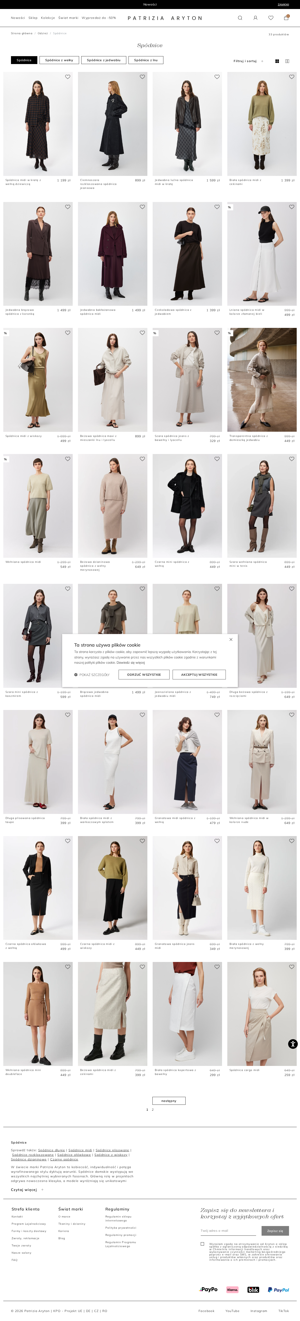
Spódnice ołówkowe (74, 1155)
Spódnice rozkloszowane (33, 1155)
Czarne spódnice (64, 1159)
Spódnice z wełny (59, 60)
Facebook (207, 1311)
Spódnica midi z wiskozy (23, 436)
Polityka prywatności (121, 1227)
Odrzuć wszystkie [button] (144, 675)
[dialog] (150, 660)
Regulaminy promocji (121, 1235)
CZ (96, 1311)
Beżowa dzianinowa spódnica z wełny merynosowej (95, 565)
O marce (64, 1216)
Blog (61, 1238)
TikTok (283, 1311)
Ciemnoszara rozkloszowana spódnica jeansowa (98, 183)
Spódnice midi (80, 1150)
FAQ (15, 1260)
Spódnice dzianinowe (29, 1159)
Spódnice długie (51, 1150)
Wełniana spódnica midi (23, 561)
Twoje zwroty (21, 1245)
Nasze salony (22, 1252)
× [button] (230, 639)
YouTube (233, 1311)
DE (88, 1311)
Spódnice (24, 60)
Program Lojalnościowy (29, 1223)
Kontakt (17, 1216)
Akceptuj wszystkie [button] (199, 675)
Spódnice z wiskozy (110, 1155)
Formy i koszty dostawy (29, 1231)
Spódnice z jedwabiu (104, 60)
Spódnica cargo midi (245, 1070)
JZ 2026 (150, 4)
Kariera (63, 1231)
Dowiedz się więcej (131, 662)
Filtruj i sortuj (245, 61)
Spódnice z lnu (146, 60)
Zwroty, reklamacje (26, 1238)
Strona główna (22, 33)
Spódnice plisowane (112, 1150)
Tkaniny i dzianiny (71, 1223)
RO (105, 1311)
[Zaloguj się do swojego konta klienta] (255, 18)
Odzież (43, 33)
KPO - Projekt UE (67, 1311)
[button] (240, 18)
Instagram (259, 1311)
